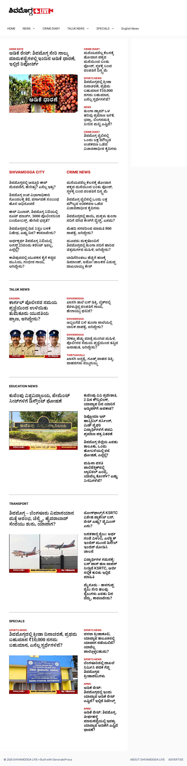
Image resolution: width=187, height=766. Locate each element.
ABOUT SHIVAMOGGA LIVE (147, 760)
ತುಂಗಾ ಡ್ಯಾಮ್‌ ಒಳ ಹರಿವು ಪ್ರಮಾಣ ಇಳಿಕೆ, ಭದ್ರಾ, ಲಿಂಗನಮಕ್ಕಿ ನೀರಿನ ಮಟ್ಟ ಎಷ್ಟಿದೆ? (99, 118)
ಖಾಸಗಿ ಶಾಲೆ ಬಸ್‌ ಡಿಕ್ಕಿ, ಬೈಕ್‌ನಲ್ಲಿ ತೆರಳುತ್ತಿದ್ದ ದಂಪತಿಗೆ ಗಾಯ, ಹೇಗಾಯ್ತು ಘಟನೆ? (88, 307)
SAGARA (14, 299)
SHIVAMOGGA (75, 299)
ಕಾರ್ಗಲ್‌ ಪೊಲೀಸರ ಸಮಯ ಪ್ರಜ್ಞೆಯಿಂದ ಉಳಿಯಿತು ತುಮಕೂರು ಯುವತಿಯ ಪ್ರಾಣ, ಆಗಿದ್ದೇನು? (33, 312)
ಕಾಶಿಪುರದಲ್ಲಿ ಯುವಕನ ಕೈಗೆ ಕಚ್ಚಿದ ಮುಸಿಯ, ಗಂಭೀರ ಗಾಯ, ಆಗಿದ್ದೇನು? (32, 262)
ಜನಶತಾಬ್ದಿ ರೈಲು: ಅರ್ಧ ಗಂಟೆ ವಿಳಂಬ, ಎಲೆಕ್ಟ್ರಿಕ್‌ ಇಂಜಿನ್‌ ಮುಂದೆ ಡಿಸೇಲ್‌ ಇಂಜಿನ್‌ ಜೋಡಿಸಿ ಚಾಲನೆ (100, 544)
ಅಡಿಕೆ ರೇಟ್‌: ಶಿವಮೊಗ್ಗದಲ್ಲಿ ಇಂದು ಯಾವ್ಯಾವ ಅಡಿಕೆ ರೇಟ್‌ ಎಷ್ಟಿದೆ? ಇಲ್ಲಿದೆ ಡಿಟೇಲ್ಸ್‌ (99, 695)
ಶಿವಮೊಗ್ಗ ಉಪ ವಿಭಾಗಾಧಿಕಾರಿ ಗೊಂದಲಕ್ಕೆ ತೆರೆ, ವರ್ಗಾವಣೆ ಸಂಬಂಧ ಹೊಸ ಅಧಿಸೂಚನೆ (34, 200)
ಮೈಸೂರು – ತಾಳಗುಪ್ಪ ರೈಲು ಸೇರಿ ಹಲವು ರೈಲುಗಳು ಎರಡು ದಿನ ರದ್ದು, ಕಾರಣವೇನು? (99, 592)
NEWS (27, 29)
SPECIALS (103, 29)
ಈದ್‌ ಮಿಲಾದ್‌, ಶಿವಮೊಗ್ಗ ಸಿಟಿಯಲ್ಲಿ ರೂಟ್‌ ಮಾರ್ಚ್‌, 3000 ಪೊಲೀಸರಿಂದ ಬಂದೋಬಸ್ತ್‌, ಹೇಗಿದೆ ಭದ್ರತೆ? (34, 217)
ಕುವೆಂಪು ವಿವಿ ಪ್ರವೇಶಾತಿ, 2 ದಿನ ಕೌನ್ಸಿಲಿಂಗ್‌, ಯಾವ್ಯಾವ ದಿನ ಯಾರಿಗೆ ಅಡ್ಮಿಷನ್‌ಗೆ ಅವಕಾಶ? (100, 403)
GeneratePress (62, 760)
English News (130, 29)
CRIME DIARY (51, 29)
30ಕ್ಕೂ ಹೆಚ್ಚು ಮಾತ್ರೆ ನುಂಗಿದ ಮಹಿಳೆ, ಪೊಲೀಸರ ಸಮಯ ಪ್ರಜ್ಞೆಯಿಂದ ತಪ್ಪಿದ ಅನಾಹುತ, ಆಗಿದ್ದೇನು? (92, 343)
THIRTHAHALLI (76, 356)
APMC (87, 684)
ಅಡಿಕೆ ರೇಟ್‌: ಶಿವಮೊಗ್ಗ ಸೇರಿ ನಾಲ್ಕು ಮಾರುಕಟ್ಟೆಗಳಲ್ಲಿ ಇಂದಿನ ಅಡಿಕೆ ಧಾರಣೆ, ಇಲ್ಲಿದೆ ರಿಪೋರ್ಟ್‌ (42, 60)
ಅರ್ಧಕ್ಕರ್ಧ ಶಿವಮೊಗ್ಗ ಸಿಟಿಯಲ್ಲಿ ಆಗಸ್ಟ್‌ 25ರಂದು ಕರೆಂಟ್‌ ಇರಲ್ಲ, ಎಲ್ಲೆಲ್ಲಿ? (31, 246)
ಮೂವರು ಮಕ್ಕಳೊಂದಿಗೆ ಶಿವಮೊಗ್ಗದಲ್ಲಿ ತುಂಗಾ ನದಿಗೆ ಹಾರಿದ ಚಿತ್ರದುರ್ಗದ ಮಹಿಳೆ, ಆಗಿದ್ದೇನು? (90, 246)
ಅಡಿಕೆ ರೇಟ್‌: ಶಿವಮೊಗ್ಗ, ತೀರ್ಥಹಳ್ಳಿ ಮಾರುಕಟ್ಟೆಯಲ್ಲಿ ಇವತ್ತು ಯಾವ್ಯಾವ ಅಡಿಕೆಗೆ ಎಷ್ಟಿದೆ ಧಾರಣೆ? (101, 722)
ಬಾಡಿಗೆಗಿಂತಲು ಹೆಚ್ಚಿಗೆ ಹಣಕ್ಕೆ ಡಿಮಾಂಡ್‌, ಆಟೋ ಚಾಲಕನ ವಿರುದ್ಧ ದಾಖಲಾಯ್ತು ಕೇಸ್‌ (91, 262)
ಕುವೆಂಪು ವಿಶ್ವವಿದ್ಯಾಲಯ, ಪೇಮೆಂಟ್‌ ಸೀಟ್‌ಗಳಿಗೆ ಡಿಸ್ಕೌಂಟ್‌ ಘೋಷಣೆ (39, 399)
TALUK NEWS (76, 29)
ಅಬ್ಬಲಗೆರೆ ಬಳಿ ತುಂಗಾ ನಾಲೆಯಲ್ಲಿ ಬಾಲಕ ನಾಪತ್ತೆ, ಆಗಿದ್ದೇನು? (89, 325)
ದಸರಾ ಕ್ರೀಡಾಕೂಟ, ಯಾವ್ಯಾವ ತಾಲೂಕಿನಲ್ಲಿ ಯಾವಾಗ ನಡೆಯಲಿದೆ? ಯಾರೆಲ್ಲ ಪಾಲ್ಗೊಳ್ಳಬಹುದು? (99, 644)
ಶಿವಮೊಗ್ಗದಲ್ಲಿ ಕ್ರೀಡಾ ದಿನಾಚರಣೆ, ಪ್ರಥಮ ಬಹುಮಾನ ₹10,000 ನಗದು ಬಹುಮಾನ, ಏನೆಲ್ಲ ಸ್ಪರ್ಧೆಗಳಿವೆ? (98, 91)
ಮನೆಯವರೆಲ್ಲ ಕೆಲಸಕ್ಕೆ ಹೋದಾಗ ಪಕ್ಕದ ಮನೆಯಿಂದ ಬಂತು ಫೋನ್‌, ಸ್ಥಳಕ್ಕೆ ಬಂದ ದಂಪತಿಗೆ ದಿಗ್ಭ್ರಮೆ (99, 62)
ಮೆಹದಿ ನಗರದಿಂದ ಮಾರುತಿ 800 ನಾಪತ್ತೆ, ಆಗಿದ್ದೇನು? (89, 231)
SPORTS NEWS (93, 79)
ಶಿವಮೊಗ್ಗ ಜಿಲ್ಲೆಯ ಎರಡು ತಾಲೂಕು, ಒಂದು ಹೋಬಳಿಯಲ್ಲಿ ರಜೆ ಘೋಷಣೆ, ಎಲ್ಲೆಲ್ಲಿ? (101, 449)
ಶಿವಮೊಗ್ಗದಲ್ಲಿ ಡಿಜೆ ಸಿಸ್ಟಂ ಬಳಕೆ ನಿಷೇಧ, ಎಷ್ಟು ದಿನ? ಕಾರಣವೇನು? (32, 231)
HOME (11, 29)
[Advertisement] (159, 102)
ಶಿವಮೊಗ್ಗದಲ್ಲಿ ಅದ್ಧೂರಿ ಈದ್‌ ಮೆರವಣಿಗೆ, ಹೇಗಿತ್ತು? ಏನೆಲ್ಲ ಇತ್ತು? (32, 185)
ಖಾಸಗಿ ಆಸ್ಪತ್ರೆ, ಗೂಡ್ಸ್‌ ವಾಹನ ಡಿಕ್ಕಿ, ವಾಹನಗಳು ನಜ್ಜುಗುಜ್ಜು (90, 361)
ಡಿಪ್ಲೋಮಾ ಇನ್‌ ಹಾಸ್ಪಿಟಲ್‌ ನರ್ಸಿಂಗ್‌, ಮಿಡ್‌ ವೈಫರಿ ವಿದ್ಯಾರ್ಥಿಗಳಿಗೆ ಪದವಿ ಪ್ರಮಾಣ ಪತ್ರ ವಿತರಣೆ (98, 426)
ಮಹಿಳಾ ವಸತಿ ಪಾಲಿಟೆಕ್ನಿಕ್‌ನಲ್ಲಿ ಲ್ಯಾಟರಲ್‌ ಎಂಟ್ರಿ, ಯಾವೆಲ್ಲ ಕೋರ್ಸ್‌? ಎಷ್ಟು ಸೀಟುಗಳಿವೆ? (101, 473)
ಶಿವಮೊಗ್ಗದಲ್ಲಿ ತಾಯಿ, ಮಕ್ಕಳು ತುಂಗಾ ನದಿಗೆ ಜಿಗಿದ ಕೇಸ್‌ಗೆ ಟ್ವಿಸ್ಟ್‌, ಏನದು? (92, 219)
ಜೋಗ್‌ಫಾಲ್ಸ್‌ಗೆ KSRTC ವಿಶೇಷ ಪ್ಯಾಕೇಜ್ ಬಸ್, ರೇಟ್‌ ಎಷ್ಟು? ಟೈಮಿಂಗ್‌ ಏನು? (101, 520)
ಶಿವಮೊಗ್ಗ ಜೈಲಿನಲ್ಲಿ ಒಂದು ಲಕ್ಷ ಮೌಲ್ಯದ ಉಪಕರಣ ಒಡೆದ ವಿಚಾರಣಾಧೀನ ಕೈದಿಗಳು (100, 143)
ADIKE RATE (16, 50)
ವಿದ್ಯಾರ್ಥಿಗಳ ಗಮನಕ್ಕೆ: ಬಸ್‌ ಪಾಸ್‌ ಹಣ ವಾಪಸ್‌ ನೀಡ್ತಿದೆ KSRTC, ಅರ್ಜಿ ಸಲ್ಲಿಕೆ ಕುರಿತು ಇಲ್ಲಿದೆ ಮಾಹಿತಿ (100, 569)
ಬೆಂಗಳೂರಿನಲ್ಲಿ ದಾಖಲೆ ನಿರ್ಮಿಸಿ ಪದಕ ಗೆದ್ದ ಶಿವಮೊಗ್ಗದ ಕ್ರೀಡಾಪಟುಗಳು (99, 670)
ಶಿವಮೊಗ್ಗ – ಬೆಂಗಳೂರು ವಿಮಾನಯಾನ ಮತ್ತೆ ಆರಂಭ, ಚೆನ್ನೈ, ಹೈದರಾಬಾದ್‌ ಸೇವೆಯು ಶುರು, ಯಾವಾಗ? (41, 520)
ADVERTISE (175, 760)
